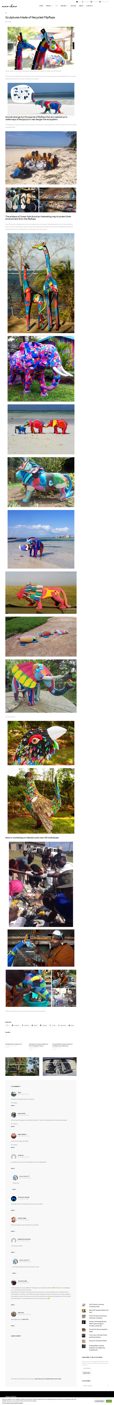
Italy (9, 1062)
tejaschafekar (22, 1134)
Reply (13, 1105)
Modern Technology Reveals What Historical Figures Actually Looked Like (97, 1324)
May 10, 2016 (48, 1067)
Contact (89, 5)
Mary (19, 1092)
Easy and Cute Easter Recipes (98, 1340)
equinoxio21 (21, 1113)
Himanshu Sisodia (23, 1197)
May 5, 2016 (11, 1067)
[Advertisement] (97, 1284)
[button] (22, 200)
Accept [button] (109, 1401)
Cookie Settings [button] (99, 1401)
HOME (41, 5)
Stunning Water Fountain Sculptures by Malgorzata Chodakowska (97, 1348)
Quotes (73, 5)
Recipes (63, 5)
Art (56, 5)
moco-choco (23, 1176)
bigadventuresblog (24, 1239)
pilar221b (21, 1312)
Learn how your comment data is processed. (48, 1379)
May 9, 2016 (8, 21)
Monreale (14, 1062)
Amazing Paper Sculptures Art (13, 1044)
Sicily (20, 1062)
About (81, 5)
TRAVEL (48, 5)
